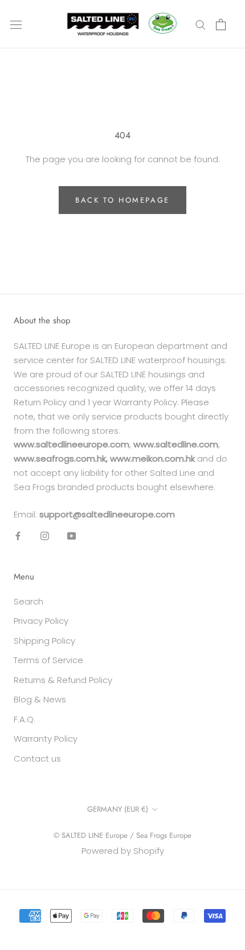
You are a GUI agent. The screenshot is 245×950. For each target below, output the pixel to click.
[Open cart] (221, 24)
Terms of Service (48, 660)
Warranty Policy (45, 739)
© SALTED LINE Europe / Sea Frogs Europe (122, 835)
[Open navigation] (16, 23)
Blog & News (40, 699)
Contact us (37, 758)
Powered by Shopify (122, 851)
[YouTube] (71, 535)
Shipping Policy (44, 641)
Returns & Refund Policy (63, 680)
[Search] (200, 24)
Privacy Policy (41, 621)
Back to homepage (122, 200)
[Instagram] (44, 535)
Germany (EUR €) (117, 809)
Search (28, 601)
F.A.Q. (24, 719)
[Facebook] (18, 535)
